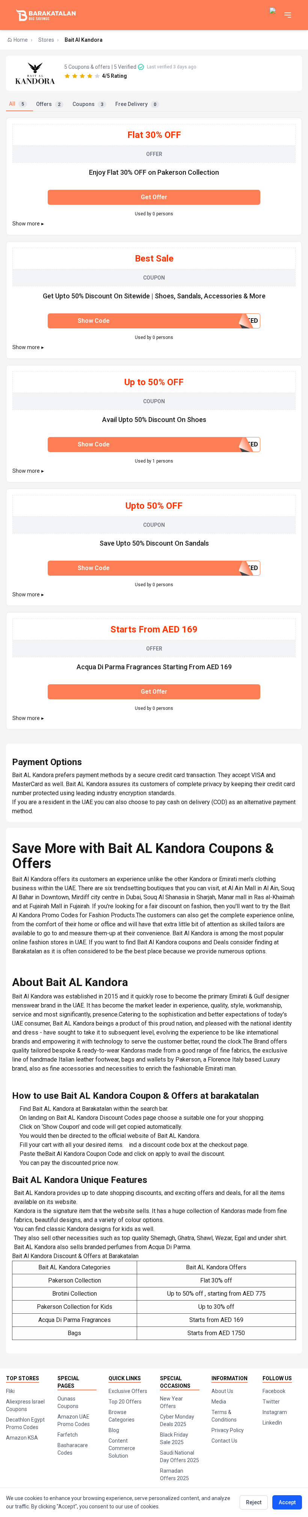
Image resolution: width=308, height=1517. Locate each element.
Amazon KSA (22, 1438)
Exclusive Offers (128, 1391)
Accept (287, 1502)
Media (218, 1402)
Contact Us (224, 1441)
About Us (222, 1391)
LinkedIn (272, 1423)
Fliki (10, 1391)
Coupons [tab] (87, 104)
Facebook (274, 1391)
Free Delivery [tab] (135, 104)
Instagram (275, 1412)
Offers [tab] (48, 104)
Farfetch (67, 1435)
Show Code (168, 320)
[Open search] (273, 15)
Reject (253, 1502)
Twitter (271, 1402)
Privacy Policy (227, 1430)
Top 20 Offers (125, 1402)
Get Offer (154, 197)
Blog (114, 1430)
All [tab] (16, 104)
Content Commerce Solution (122, 1448)
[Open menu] (287, 15)
